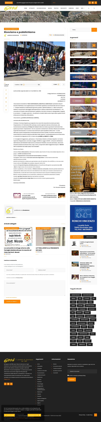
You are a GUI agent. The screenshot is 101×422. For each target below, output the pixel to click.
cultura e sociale (90, 305)
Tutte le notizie (14, 16)
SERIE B (87, 337)
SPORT (73, 340)
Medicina (39, 377)
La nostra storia (57, 366)
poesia (73, 330)
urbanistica (82, 344)
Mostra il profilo (11, 217)
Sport (77, 8)
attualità (87, 298)
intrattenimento (90, 316)
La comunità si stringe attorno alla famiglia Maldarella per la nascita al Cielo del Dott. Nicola (17, 250)
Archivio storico (57, 370)
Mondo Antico (84, 319)
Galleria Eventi (41, 375)
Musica (50, 8)
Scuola (39, 396)
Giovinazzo (80, 316)
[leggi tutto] (7, 379)
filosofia (79, 312)
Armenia (73, 298)
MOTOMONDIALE (75, 326)
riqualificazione (83, 333)
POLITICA (80, 330)
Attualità (31, 8)
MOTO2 (93, 319)
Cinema (39, 368)
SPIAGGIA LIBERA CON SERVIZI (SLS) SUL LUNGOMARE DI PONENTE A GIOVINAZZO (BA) (87, 265)
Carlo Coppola (81, 302)
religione (74, 333)
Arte (38, 364)
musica (84, 326)
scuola (80, 337)
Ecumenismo (82, 309)
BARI (94, 298)
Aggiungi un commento (11, 301)
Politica (56, 8)
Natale (90, 326)
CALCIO (73, 302)
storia (79, 340)
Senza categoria (41, 398)
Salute (38, 228)
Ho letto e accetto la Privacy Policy (77, 375)
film (72, 312)
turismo (74, 344)
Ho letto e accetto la (15, 277)
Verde (89, 344)
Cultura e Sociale (41, 8)
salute (92, 333)
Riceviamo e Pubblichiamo (11, 29)
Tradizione (87, 340)
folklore (87, 312)
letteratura (74, 319)
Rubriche (71, 8)
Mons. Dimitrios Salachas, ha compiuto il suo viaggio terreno (87, 277)
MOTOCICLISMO (81, 323)
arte (80, 298)
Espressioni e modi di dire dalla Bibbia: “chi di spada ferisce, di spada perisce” (87, 253)
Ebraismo (74, 309)
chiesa (90, 302)
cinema (73, 305)
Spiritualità (40, 400)
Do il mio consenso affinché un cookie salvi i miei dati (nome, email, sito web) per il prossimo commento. (30, 274)
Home (25, 8)
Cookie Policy (89, 415)
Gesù (73, 316)
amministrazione (76, 295)
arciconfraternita (87, 295)
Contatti (55, 373)
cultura (80, 305)
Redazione (26, 210)
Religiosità (64, 8)
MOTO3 (73, 323)
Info (82, 8)
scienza (73, 337)
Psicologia (40, 384)
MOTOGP (91, 323)
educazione (92, 309)
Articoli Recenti (90, 237)
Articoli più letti (77, 237)
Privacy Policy (19, 277)
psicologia (88, 330)
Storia (39, 405)
